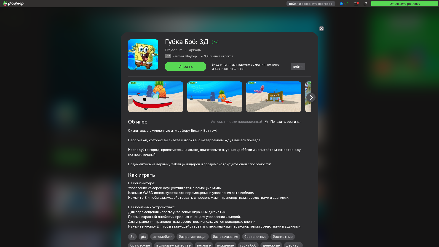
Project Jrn (173, 50)
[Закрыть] (321, 28)
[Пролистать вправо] (311, 97)
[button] (344, 3)
